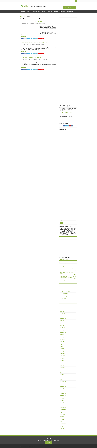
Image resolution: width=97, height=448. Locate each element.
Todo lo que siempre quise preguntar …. (31, 57)
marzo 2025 (62, 325)
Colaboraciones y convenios (66, 289)
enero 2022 (62, 365)
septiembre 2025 (63, 318)
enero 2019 (62, 405)
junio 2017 (62, 424)
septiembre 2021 (63, 369)
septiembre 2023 (63, 344)
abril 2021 (62, 374)
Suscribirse (62, 119)
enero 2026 (62, 315)
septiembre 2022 (63, 356)
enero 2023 (62, 351)
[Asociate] (69, 7)
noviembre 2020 (63, 383)
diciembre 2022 (63, 353)
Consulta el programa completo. (66, 112)
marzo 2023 (62, 349)
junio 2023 (62, 346)
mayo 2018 (62, 419)
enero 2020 (62, 390)
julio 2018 (62, 416)
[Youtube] (68, 1)
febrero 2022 (62, 363)
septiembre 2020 (63, 386)
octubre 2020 (62, 384)
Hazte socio (23, 11)
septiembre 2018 (63, 412)
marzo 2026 (62, 311)
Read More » (23, 36)
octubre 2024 (62, 330)
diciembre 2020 (63, 381)
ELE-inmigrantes (34, 11)
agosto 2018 (62, 414)
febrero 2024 (62, 339)
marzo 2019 (62, 402)
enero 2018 (62, 421)
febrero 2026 (62, 313)
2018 (24, 16)
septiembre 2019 (63, 395)
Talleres (62, 300)
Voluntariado (63, 11)
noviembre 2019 (63, 393)
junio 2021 (62, 370)
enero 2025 (62, 329)
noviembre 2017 (63, 423)
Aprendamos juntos (70, 11)
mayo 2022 (62, 358)
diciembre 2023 (63, 343)
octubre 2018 (62, 411)
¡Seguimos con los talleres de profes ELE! (31, 22)
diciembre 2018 (63, 407)
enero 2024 (62, 341)
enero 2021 (62, 379)
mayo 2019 (62, 398)
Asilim (75, 267)
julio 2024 (62, 334)
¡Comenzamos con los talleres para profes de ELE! (34, 42)
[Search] (76, 1)
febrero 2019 (62, 404)
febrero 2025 (62, 327)
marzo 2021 (62, 376)
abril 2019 (62, 400)
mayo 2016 (62, 428)
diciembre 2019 (63, 391)
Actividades (28, 11)
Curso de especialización (34, 23)
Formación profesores (41, 11)
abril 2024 (62, 336)
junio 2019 (62, 397)
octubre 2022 (62, 355)
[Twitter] (66, 1)
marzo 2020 (62, 388)
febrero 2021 (62, 377)
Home (21, 16)
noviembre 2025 (63, 316)
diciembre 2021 (63, 367)
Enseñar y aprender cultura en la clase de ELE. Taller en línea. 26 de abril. (68, 277)
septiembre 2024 (63, 332)
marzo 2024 (62, 337)
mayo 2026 (62, 308)
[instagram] (69, 1)
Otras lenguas (63, 298)
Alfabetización (49, 11)
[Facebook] (64, 125)
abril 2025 (62, 323)
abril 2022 (62, 360)
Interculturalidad (56, 11)
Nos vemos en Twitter (64, 257)
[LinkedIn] (67, 1)
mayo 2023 (62, 348)
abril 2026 (62, 309)
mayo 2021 (62, 372)
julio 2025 (62, 320)
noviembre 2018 (63, 409)
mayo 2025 (62, 322)
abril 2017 (62, 426)
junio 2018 (62, 417)
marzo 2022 (62, 362)
